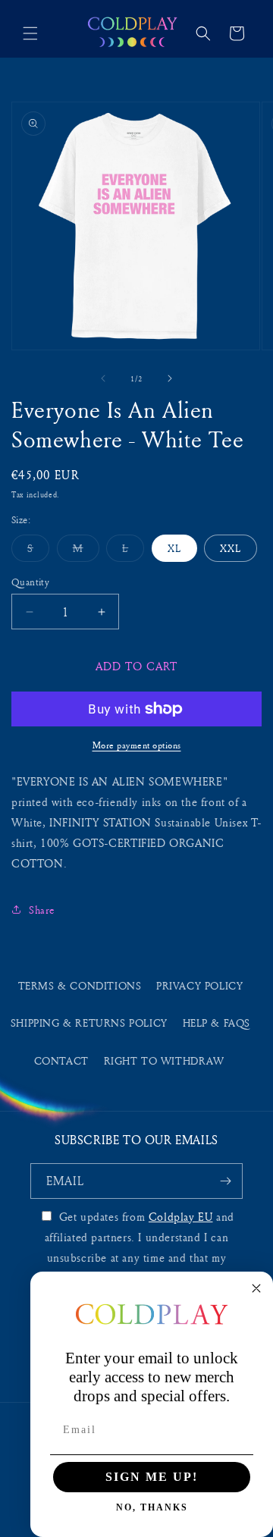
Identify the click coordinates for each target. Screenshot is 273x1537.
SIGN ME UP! (151, 1476)
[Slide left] (103, 378)
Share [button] (42, 909)
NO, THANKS (152, 1507)
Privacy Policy (199, 985)
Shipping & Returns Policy (89, 1022)
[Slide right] (170, 378)
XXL (230, 548)
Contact (61, 1060)
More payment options (137, 745)
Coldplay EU (181, 1217)
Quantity (30, 581)
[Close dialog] (256, 1288)
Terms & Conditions (80, 985)
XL (174, 548)
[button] (30, 33)
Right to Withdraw (164, 1060)
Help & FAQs (217, 1022)
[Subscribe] (225, 1181)
